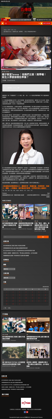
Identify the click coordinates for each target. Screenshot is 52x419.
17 (19, 298)
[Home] (2, 23)
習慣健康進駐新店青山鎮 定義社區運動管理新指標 (15, 248)
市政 (5, 334)
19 (32, 298)
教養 (14, 190)
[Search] (39, 23)
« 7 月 (4, 308)
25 (26, 301)
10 (19, 295)
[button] (5, 23)
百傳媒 (26, 9)
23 (13, 301)
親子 (25, 190)
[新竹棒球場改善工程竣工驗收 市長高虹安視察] (9, 211)
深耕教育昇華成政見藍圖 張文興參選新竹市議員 (25, 225)
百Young (7, 71)
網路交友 (21, 190)
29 (6, 304)
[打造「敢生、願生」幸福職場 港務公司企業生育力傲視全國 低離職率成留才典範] (42, 211)
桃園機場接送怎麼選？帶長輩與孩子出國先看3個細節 (16, 255)
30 (13, 304)
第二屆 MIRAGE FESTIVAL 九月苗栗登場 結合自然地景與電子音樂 (19, 250)
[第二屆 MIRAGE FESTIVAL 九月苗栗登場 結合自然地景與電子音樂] (14, 350)
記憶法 (28, 190)
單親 (6, 190)
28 (45, 301)
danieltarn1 (14, 340)
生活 (27, 334)
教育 (11, 190)
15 (6, 298)
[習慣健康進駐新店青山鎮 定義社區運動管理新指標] (38, 325)
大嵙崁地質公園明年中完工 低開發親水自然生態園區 (38, 195)
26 (32, 301)
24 (19, 301)
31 (19, 304)
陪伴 (31, 190)
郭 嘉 (45, 231)
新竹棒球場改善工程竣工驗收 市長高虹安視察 (9, 225)
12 (32, 295)
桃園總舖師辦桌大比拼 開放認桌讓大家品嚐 (13, 194)
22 (6, 301)
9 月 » (9, 308)
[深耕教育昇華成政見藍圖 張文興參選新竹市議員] (26, 211)
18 (26, 298)
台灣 (2, 71)
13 (39, 295)
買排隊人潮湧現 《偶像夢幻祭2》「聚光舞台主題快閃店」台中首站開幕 (20, 253)
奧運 (9, 190)
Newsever (33, 417)
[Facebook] (25, 412)
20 (39, 298)
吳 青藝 (4, 80)
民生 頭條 (38, 340)
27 (39, 301)
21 (45, 298)
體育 (7, 334)
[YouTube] (27, 412)
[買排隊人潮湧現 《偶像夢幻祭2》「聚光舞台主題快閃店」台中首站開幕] (38, 350)
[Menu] (5, 23)
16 (13, 298)
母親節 (17, 190)
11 (26, 295)
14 (45, 295)
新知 (4, 71)
